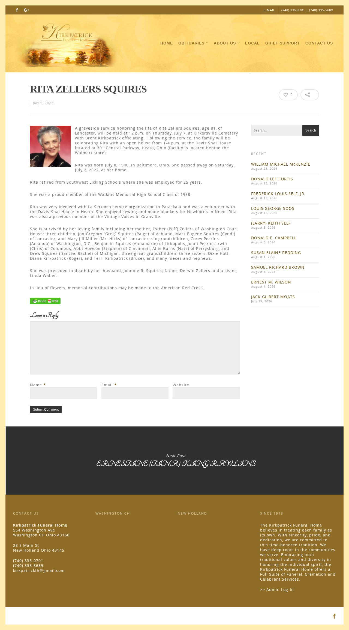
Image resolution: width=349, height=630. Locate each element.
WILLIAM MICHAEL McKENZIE (280, 164)
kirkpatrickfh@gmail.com (39, 570)
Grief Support (282, 43)
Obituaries (191, 43)
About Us (225, 43)
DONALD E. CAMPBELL (273, 237)
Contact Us (319, 43)
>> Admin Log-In (277, 589)
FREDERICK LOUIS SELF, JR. (278, 193)
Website (181, 384)
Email (109, 384)
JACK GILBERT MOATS (273, 296)
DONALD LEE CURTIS (272, 178)
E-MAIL (269, 10)
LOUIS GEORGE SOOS (272, 208)
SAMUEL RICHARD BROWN (278, 267)
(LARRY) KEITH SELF (271, 223)
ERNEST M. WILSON (271, 282)
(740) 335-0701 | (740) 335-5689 (307, 10)
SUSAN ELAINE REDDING (276, 252)
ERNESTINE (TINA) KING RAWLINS (175, 460)
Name (38, 384)
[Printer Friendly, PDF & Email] (45, 303)
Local (252, 43)
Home (166, 43)
